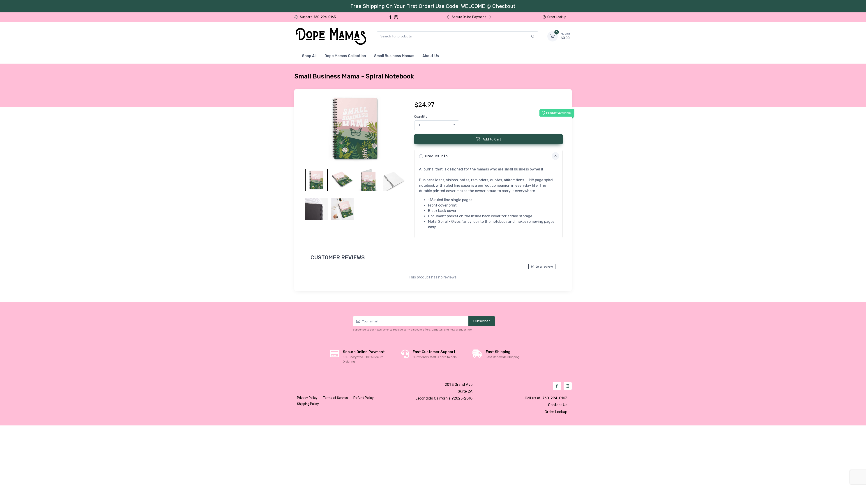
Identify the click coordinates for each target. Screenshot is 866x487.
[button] (436, 125)
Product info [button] (436, 156)
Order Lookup (556, 17)
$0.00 (565, 36)
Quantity (420, 117)
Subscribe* (481, 321)
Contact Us (557, 405)
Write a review (542, 266)
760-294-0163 (324, 17)
